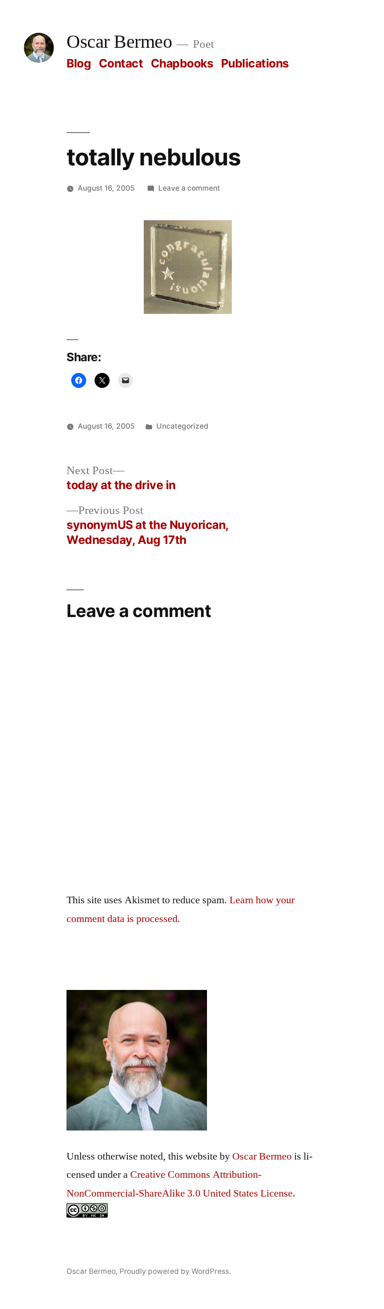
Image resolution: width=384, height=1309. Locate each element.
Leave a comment (189, 188)
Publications (255, 63)
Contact (121, 63)
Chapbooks (182, 63)
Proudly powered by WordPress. (175, 1271)
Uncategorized (182, 426)
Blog (78, 63)
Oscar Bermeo (119, 42)
